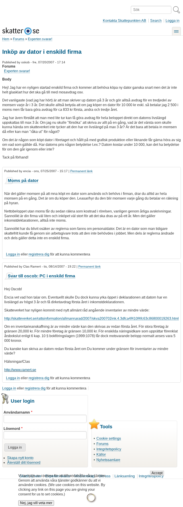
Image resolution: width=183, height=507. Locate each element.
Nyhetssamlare (108, 460)
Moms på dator (23, 180)
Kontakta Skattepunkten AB (124, 21)
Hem (5, 39)
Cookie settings (108, 438)
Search (156, 21)
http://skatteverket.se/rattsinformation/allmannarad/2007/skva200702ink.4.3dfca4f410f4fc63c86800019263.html (91, 318)
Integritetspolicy (108, 449)
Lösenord (12, 429)
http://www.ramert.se (20, 370)
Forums (18, 39)
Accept (157, 473)
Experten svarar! (40, 39)
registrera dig (39, 254)
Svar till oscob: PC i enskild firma (41, 276)
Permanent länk (81, 171)
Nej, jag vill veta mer (36, 503)
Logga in (172, 21)
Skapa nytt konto (20, 458)
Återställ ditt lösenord (23, 462)
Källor (101, 454)
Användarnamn (17, 412)
